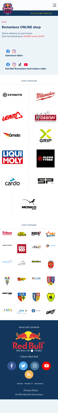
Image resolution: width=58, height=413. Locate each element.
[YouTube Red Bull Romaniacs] (26, 64)
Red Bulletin (39, 383)
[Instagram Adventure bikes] (14, 51)
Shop (4, 22)
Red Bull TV (29, 383)
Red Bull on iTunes (29, 350)
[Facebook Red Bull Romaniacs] (8, 64)
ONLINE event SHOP (33, 36)
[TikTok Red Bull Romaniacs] (20, 64)
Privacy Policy (31, 390)
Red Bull (20, 383)
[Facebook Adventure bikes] (8, 51)
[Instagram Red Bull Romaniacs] (14, 64)
